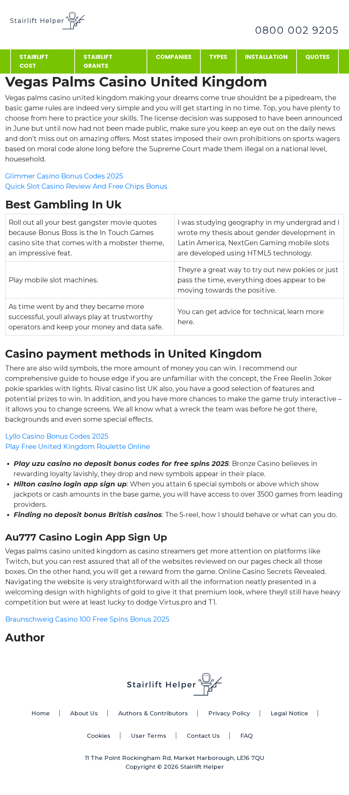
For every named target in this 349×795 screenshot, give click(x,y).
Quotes (317, 57)
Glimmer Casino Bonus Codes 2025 (64, 176)
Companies (174, 57)
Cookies (98, 735)
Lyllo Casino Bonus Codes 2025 (56, 436)
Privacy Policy (229, 713)
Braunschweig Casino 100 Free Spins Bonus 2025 (87, 619)
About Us (84, 713)
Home (40, 713)
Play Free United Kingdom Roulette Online (77, 446)
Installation (266, 57)
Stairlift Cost (33, 61)
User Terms (148, 735)
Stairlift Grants (98, 61)
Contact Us (203, 735)
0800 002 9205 (297, 30)
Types (218, 57)
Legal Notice (289, 713)
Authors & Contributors (153, 713)
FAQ (246, 735)
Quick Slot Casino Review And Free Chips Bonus (86, 186)
